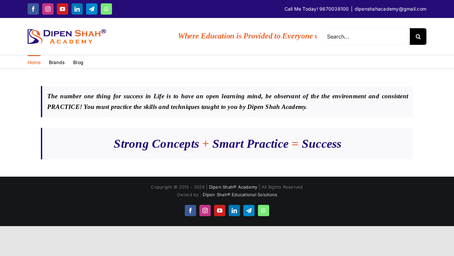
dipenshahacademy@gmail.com (390, 9)
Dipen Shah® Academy (234, 187)
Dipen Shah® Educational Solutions (240, 194)
